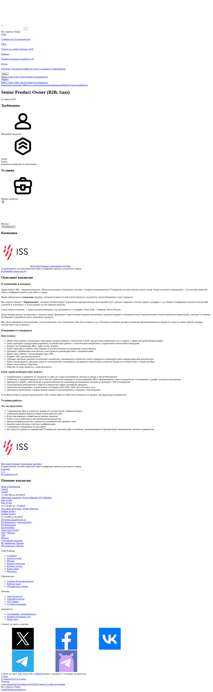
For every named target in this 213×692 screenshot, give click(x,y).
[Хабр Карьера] (12, 29)
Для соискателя (14, 596)
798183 (38, 674)
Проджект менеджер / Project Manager (19, 508)
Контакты (12, 571)
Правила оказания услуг (19, 616)
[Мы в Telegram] (23, 671)
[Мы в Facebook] (66, 649)
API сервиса (13, 601)
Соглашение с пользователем (21, 614)
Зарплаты (75, 85)
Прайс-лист (12, 619)
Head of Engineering (10, 486)
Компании (57, 85)
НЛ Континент (8, 522)
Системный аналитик (12, 540)
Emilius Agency (8, 511)
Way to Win (6, 500)
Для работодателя (15, 599)
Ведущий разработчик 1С (14, 519)
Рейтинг (67, 85)
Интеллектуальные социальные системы (50, 266)
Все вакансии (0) (18, 271)
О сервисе (12, 555)
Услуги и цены (14, 558)
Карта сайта (13, 569)
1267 (20, 674)
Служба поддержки (16, 604)
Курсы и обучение (33, 85)
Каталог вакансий (16, 563)
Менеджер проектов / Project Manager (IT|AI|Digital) (26, 497)
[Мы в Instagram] (153, 649)
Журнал (84, 85)
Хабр (3, 689)
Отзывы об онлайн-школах (20, 581)
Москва (11, 533)
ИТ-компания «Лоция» (12, 543)
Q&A (8, 689)
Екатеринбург (25, 522)
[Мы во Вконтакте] (110, 649)
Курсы (22, 689)
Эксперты (47, 85)
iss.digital (5, 271)
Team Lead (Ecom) (10, 530)
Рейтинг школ (14, 584)
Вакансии (6, 85)
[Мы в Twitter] (23, 649)
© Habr (4, 676)
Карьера (15, 689)
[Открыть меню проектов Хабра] (2, 25)
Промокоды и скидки (17, 586)
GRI (3, 533)
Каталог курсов (14, 566)
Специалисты (17, 85)
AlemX (4, 489)
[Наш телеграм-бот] (66, 671)
